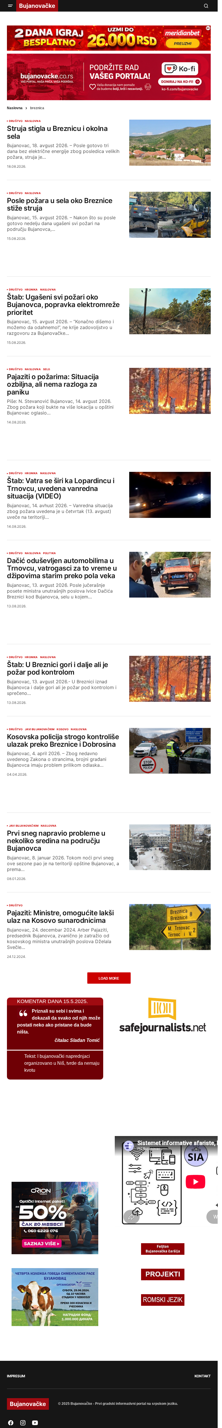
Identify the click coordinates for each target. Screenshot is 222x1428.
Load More (109, 978)
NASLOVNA (32, 121)
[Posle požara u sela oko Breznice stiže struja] (170, 215)
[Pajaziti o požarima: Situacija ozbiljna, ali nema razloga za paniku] (170, 391)
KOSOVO (63, 729)
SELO (46, 369)
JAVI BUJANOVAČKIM (39, 729)
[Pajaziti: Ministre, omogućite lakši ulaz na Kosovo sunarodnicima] (170, 927)
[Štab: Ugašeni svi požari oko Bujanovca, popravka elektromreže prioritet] (170, 311)
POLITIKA (49, 553)
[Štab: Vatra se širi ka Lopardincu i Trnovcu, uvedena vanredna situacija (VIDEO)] (170, 495)
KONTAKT (203, 1376)
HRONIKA (31, 289)
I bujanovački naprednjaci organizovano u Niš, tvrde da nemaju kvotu (61, 1063)
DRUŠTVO (16, 121)
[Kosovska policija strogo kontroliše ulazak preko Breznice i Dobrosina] (170, 751)
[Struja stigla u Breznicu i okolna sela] (170, 143)
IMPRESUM (16, 1376)
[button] (10, 5)
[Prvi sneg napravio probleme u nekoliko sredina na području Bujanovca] (170, 847)
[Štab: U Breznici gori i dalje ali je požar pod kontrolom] (170, 679)
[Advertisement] (109, 251)
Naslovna (15, 108)
